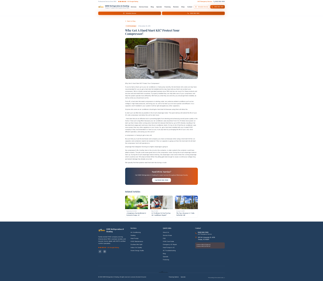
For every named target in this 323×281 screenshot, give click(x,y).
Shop (183, 7)
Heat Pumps (134, 238)
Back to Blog (131, 21)
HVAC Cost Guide (168, 241)
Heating (133, 235)
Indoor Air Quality (136, 247)
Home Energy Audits (137, 250)
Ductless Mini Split (136, 244)
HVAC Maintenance (137, 241)
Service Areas (143, 7)
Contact (189, 7)
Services (133, 7)
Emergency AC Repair (170, 244)
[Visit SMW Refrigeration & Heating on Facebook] (100, 251)
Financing (167, 7)
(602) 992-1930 (218, 6)
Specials (159, 7)
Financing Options (174, 277)
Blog (152, 7)
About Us (166, 232)
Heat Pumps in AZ (169, 247)
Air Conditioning (136, 232)
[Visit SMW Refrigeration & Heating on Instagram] (104, 251)
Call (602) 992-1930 (161, 180)
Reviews (176, 7)
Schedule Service (203, 6)
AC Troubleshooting (169, 250)
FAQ (164, 238)
